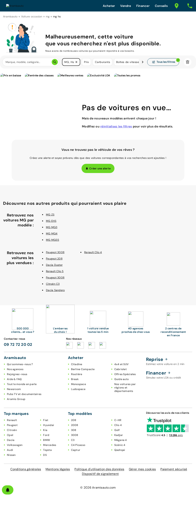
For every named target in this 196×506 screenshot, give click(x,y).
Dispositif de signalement (100, 474)
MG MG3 (51, 227)
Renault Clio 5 (55, 271)
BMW (46, 440)
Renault (12, 420)
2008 (74, 425)
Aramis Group (16, 399)
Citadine (76, 364)
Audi (10, 450)
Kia (45, 430)
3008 (74, 435)
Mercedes (49, 445)
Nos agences (15, 369)
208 (73, 420)
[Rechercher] (55, 62)
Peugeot (12, 425)
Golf (117, 430)
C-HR (118, 420)
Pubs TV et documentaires (24, 394)
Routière (76, 374)
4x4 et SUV (121, 364)
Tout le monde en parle (22, 384)
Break (75, 379)
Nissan (11, 455)
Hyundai (48, 425)
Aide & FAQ (14, 379)
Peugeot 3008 (55, 252)
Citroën (12, 430)
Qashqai (119, 450)
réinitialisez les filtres (116, 126)
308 (73, 430)
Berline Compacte (83, 369)
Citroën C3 (53, 284)
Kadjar (118, 435)
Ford (46, 435)
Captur (75, 450)
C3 (73, 440)
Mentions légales (58, 469)
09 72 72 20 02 (18, 344)
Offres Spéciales (125, 374)
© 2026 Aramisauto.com (98, 488)
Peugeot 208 (54, 258)
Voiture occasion (31, 16)
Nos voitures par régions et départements (125, 387)
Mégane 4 (120, 440)
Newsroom (14, 389)
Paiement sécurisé (173, 469)
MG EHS (51, 221)
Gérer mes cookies (142, 469)
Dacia (10, 440)
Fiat (45, 420)
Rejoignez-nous (17, 374)
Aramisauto (10, 16)
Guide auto (121, 379)
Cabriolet (120, 369)
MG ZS (50, 214)
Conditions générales (25, 469)
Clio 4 (118, 425)
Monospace (78, 384)
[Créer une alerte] (7, 490)
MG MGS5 (52, 240)
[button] (76, 62)
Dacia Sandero (55, 290)
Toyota (47, 450)
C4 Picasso (78, 445)
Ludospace (78, 389)
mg (48, 16)
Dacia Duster (54, 265)
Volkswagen (15, 445)
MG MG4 (52, 233)
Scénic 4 (119, 445)
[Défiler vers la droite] (142, 62)
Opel (10, 435)
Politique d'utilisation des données (99, 469)
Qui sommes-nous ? (20, 364)
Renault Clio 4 (93, 252)
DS (45, 455)
